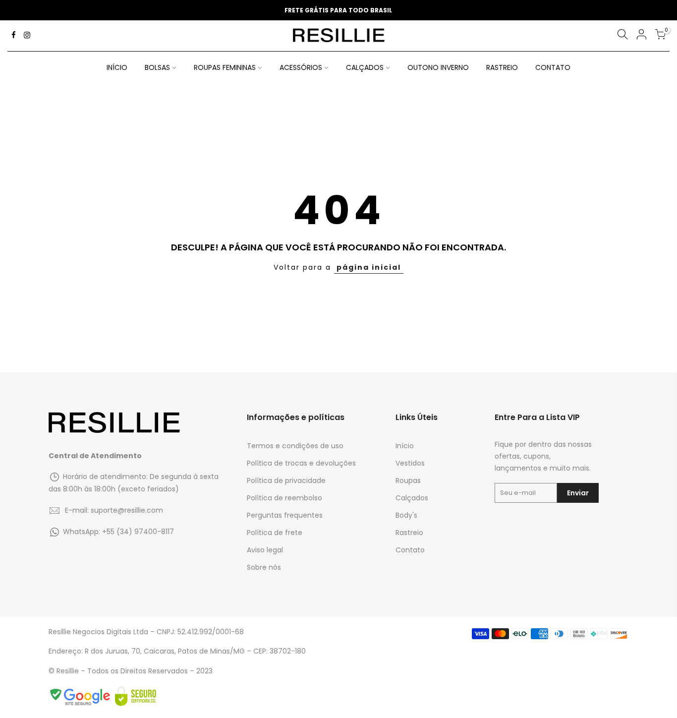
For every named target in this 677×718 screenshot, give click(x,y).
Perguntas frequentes (285, 515)
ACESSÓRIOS (301, 67)
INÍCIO (117, 67)
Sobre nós (264, 567)
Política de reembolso (284, 498)
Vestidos (410, 463)
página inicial (369, 267)
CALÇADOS (365, 67)
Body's (406, 515)
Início (404, 446)
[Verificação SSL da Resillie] (135, 696)
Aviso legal (265, 550)
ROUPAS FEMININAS (225, 67)
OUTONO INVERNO (438, 67)
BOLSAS (157, 67)
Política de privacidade (286, 480)
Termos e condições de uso (295, 446)
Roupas (408, 480)
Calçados (411, 498)
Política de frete (274, 533)
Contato (410, 550)
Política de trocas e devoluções (301, 463)
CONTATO (552, 67)
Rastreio (409, 533)
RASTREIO (502, 67)
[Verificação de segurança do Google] (82, 696)
